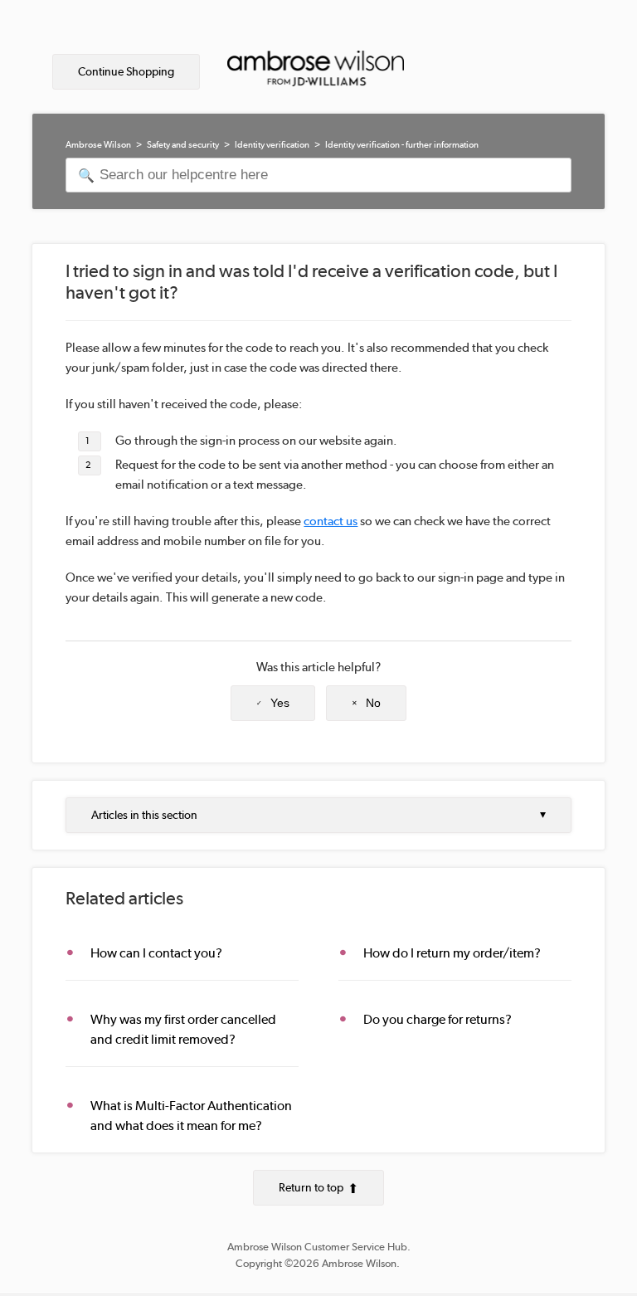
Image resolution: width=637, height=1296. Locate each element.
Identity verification (272, 144)
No (373, 702)
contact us (330, 521)
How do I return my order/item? (452, 953)
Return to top (311, 1187)
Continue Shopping (126, 71)
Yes (279, 702)
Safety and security (183, 144)
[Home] (315, 73)
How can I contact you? (156, 953)
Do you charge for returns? (437, 1019)
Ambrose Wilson (98, 144)
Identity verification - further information (402, 144)
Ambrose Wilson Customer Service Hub (317, 1246)
